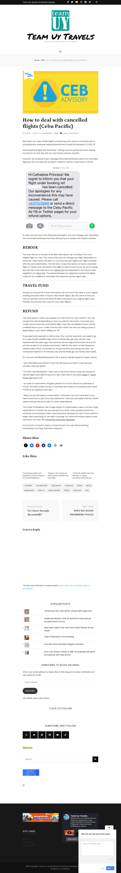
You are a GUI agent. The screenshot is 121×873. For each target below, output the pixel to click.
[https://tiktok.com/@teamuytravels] (65, 735)
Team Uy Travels (60, 36)
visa (86, 490)
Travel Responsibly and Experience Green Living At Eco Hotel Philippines (33, 475)
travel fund (77, 490)
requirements (29, 490)
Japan (85, 374)
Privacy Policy (29, 845)
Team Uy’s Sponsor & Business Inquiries (39, 2)
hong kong (69, 486)
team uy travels (54, 490)
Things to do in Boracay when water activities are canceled (58, 475)
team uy (41, 490)
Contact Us (28, 842)
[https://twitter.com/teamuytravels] (34, 735)
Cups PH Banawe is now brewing (59, 636)
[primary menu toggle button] (60, 51)
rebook (79, 486)
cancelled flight (41, 486)
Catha (27, 133)
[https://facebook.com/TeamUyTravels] (49, 735)
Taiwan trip (59, 270)
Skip (102, 868)
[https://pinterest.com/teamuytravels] (42, 735)
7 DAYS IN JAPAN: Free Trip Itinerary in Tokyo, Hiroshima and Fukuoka (83, 475)
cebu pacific (56, 486)
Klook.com (27, 747)
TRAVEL (66, 490)
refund (88, 486)
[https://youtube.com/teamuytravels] (57, 735)
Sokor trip (40, 273)
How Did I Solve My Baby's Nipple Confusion (64, 644)
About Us (27, 839)
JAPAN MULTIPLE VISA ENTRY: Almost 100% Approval (67, 611)
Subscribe (30, 690)
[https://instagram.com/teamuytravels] (26, 735)
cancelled (28, 486)
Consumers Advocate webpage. (60, 419)
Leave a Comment (70, 133)
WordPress (65, 869)
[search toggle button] (97, 2)
